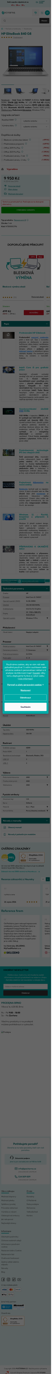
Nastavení (25, 690)
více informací (25, 678)
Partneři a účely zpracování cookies (24, 684)
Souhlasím (25, 707)
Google (36, 673)
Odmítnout (25, 697)
